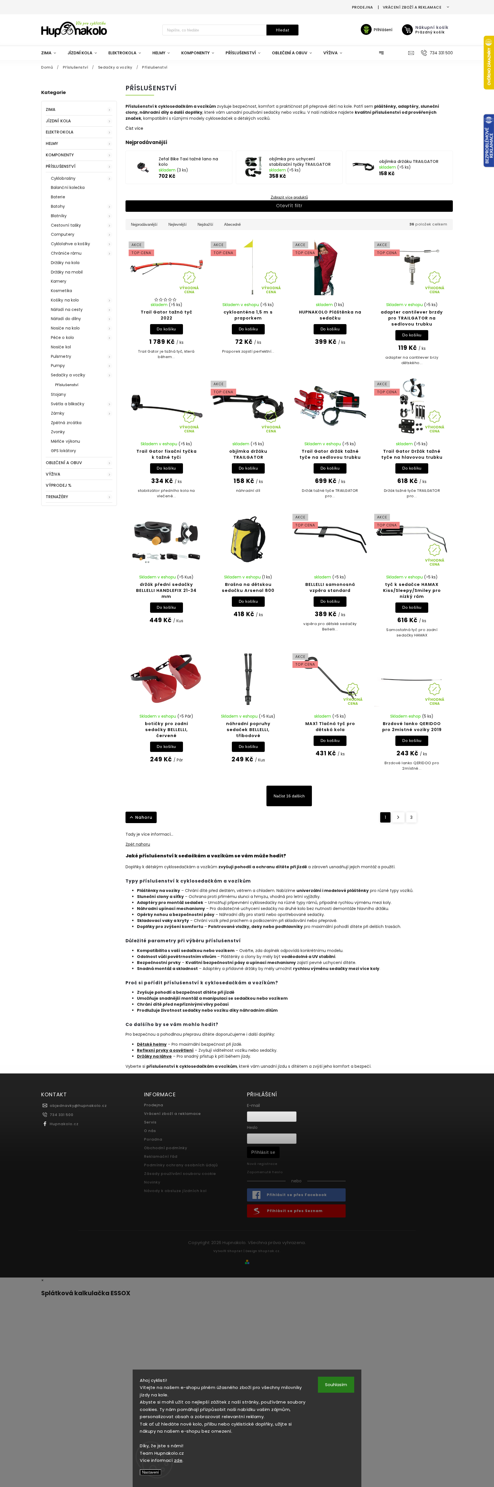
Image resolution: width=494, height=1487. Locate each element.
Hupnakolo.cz (64, 1123)
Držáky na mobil (67, 272)
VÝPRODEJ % (58, 485)
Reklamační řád (161, 1156)
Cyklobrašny (63, 178)
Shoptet (235, 1251)
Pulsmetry (61, 356)
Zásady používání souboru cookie (180, 1173)
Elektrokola (59, 132)
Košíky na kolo (65, 300)
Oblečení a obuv (64, 463)
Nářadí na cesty (67, 309)
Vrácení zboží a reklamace (412, 7)
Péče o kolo (62, 337)
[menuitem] (51, 53)
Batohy (58, 206)
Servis (150, 1122)
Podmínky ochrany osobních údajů (181, 1165)
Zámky (58, 413)
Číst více (134, 128)
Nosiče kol (61, 347)
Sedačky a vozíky (68, 375)
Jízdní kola (58, 121)
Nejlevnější (177, 224)
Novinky (152, 1182)
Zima (50, 109)
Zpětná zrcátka (66, 423)
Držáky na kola (65, 263)
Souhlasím (336, 1385)
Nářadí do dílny (66, 319)
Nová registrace (262, 1163)
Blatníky (59, 216)
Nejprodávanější (144, 224)
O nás (150, 1130)
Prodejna (362, 7)
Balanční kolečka (68, 187)
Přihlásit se (263, 1152)
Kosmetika (61, 291)
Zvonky (58, 432)
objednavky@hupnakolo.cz (78, 1105)
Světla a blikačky (67, 404)
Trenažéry (57, 497)
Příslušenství (60, 166)
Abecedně (232, 224)
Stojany (58, 394)
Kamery (59, 281)
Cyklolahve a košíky (70, 244)
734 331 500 (61, 1114)
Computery (62, 234)
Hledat (282, 30)
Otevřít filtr (289, 206)
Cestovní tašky (66, 225)
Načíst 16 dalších (289, 796)
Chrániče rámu (66, 253)
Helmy (52, 143)
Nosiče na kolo (65, 328)
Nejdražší (205, 224)
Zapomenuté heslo (265, 1172)
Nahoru (143, 817)
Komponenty (60, 155)
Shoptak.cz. (269, 1251)
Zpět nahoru (138, 844)
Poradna (153, 1139)
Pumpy (58, 365)
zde (178, 1460)
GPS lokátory (63, 451)
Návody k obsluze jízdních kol (175, 1190)
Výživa (53, 474)
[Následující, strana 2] (398, 817)
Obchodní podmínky (165, 1147)
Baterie (58, 197)
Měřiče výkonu (65, 441)
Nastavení (150, 1472)
